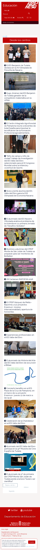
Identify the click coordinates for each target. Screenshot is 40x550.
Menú (6, 10)
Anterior (26, 487)
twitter (14, 510)
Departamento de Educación (20, 516)
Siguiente (11, 491)
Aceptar (31, 542)
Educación (10, 5)
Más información (30, 546)
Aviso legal (4, 529)
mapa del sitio (8, 17)
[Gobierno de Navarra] (20, 523)
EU (30, 17)
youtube (27, 510)
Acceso (19, 17)
